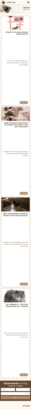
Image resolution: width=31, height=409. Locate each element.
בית (29, 9)
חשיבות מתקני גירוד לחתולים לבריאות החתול (17, 33)
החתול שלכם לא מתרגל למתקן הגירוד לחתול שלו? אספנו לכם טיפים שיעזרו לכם (16, 125)
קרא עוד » (24, 102)
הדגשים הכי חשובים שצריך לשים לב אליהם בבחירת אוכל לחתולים (15, 215)
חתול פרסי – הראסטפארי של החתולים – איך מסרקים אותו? (16, 305)
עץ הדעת (11, 2)
